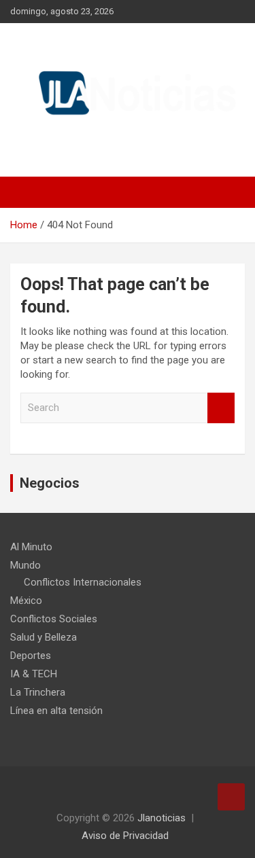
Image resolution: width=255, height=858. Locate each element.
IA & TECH (33, 674)
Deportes (30, 655)
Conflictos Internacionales (82, 582)
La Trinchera (37, 692)
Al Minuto (31, 547)
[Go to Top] (231, 796)
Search (221, 408)
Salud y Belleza (43, 637)
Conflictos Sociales (53, 619)
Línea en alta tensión (56, 710)
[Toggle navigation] (27, 192)
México (26, 600)
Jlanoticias (161, 818)
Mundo (25, 565)
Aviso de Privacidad (125, 835)
